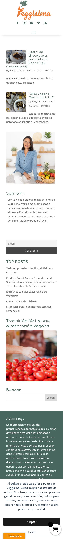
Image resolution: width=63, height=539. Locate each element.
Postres (49, 70)
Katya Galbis (17, 70)
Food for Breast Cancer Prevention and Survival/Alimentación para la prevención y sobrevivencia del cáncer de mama (31, 282)
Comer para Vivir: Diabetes (22, 301)
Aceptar (31, 522)
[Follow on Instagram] (24, 23)
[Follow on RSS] (45, 23)
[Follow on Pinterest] (38, 23)
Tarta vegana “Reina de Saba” (41, 95)
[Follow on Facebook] (17, 23)
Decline (31, 532)
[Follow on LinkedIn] (31, 23)
